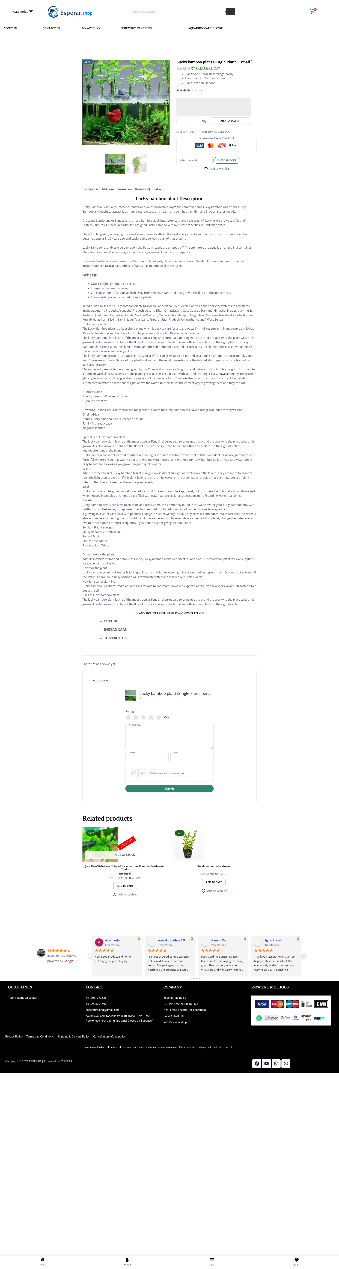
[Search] (230, 11)
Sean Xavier (166, 938)
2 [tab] (128, 149)
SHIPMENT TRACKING (136, 28)
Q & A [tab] (157, 187)
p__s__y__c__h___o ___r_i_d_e (122, 938)
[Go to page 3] (199, 977)
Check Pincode (226, 140)
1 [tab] (123, 149)
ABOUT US (10, 28)
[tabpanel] (126, 102)
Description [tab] (90, 187)
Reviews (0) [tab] (142, 187)
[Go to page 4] (202, 976)
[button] (169, 771)
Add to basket (230, 101)
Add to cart (125, 884)
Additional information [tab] (117, 187)
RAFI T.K (216, 938)
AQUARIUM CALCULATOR (205, 28)
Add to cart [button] (214, 880)
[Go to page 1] (194, 977)
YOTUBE (111, 619)
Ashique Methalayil (276, 938)
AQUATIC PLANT (223, 111)
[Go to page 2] (196, 977)
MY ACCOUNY (91, 28)
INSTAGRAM (115, 627)
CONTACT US (51, 28)
